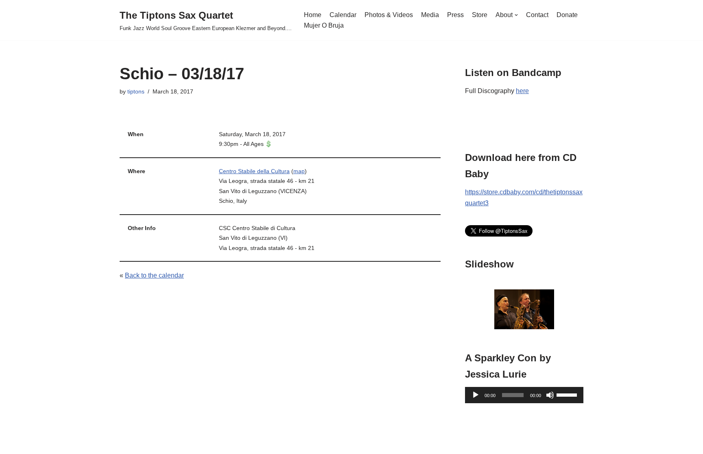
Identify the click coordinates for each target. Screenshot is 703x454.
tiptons (135, 91)
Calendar (343, 14)
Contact (537, 14)
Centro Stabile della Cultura (254, 171)
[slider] (568, 394)
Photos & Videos (389, 14)
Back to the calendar (154, 275)
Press (455, 14)
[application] (524, 395)
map (299, 171)
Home (312, 14)
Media (430, 14)
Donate (567, 14)
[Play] (476, 395)
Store (479, 14)
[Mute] (550, 395)
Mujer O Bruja (324, 25)
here (522, 90)
